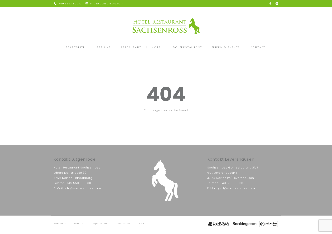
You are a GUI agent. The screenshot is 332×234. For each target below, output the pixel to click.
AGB (141, 223)
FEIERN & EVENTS (226, 47)
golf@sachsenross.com (236, 188)
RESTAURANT (130, 47)
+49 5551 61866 (231, 183)
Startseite (60, 223)
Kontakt (79, 223)
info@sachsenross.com (106, 3)
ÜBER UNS (103, 47)
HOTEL (157, 47)
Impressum (99, 223)
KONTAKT (258, 47)
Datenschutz (123, 223)
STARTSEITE (75, 47)
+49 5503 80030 (70, 3)
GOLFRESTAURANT (187, 47)
